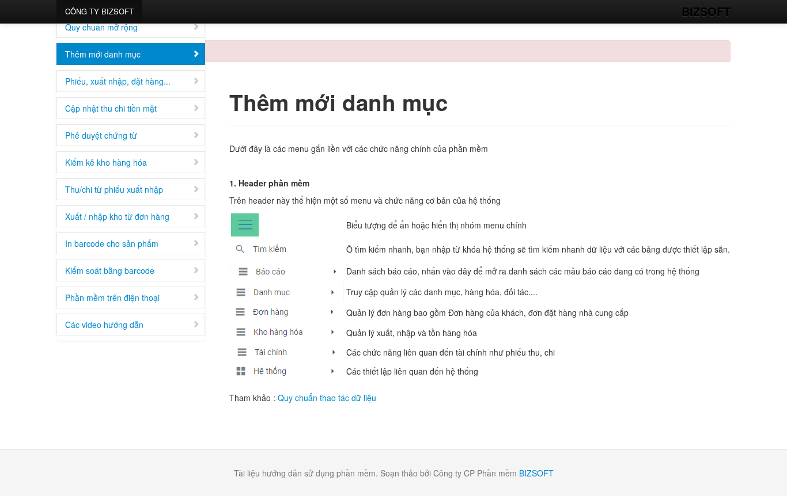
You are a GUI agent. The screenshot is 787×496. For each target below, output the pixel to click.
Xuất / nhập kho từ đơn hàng (117, 216)
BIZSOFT (706, 11)
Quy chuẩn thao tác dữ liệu (327, 397)
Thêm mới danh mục (103, 54)
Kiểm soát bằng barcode (109, 270)
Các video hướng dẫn (104, 324)
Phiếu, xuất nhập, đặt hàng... (118, 81)
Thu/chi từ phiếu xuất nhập (114, 189)
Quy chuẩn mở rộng (101, 27)
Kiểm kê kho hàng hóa (106, 162)
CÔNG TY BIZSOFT (99, 11)
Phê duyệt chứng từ (101, 135)
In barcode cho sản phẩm (111, 243)
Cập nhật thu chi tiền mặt (111, 108)
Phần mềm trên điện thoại (112, 297)
